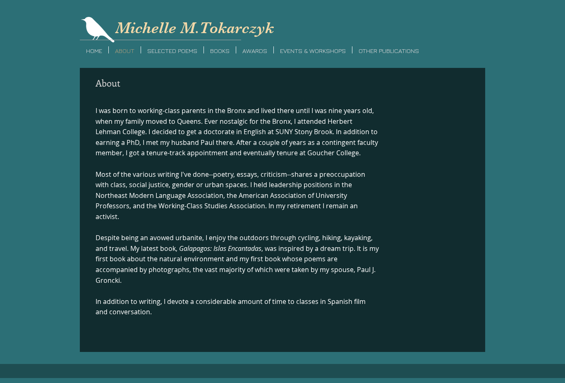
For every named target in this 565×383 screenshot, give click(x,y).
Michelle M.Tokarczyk (194, 28)
